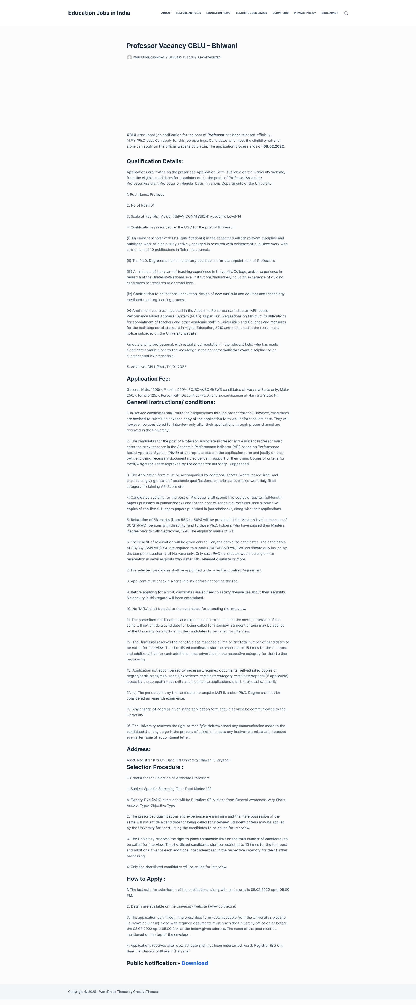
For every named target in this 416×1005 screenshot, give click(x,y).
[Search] (346, 13)
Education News (218, 13)
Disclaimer (330, 13)
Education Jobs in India (99, 13)
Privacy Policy (305, 13)
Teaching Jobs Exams (251, 13)
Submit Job (281, 13)
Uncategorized (209, 57)
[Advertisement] (208, 92)
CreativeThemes (146, 992)
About (166, 13)
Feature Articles (188, 13)
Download (195, 963)
